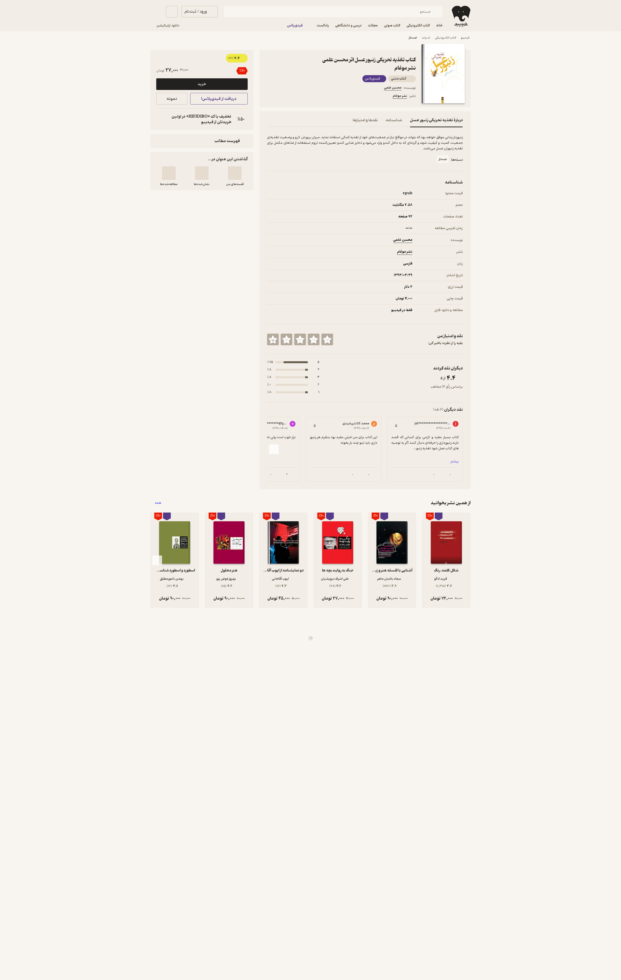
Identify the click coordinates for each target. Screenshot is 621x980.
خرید (202, 84)
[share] (305, 97)
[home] (460, 16)
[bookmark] (281, 97)
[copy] (161, 119)
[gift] (293, 97)
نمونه (172, 99)
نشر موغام (400, 95)
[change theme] (156, 11)
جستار (413, 37)
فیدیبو (465, 37)
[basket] (172, 11)
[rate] (327, 339)
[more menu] (270, 97)
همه (158, 503)
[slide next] (274, 449)
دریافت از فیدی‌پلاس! (219, 99)
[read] (169, 173)
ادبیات (426, 37)
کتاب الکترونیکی (445, 37)
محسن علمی (392, 87)
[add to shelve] (235, 173)
